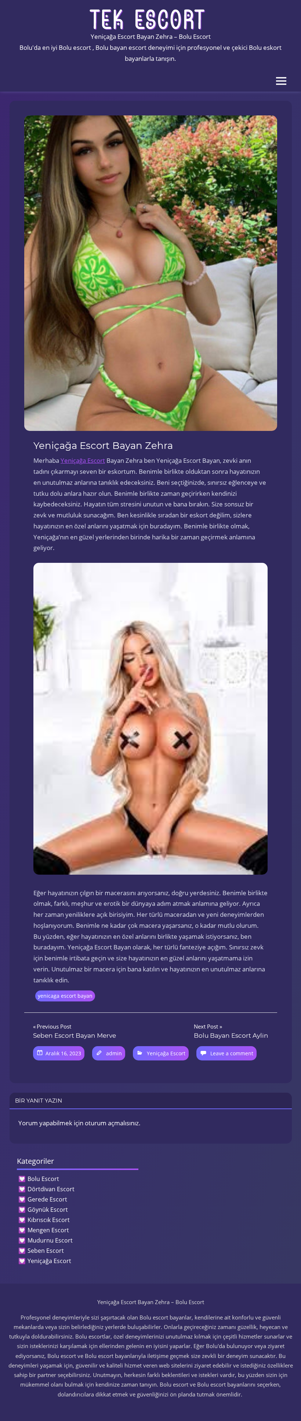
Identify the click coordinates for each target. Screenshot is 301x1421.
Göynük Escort (48, 1210)
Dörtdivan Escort (51, 1189)
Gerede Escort (47, 1199)
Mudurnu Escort (50, 1240)
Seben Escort (46, 1251)
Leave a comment (231, 1053)
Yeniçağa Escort (83, 460)
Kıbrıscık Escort (49, 1220)
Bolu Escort (43, 1179)
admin (114, 1053)
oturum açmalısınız (112, 1123)
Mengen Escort (48, 1230)
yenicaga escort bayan (65, 995)
